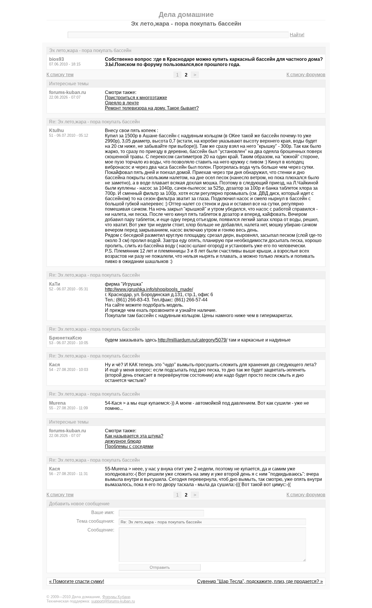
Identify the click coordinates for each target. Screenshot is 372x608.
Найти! (297, 34)
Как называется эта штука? (134, 435)
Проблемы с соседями (129, 446)
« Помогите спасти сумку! (76, 581)
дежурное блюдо (123, 441)
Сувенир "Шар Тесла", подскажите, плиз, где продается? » (260, 581)
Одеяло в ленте (122, 102)
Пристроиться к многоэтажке (136, 97)
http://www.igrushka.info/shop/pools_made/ (149, 289)
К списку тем (60, 74)
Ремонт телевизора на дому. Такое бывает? (152, 108)
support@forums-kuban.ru (113, 601)
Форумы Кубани (116, 597)
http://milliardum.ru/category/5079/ (192, 339)
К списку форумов (306, 74)
